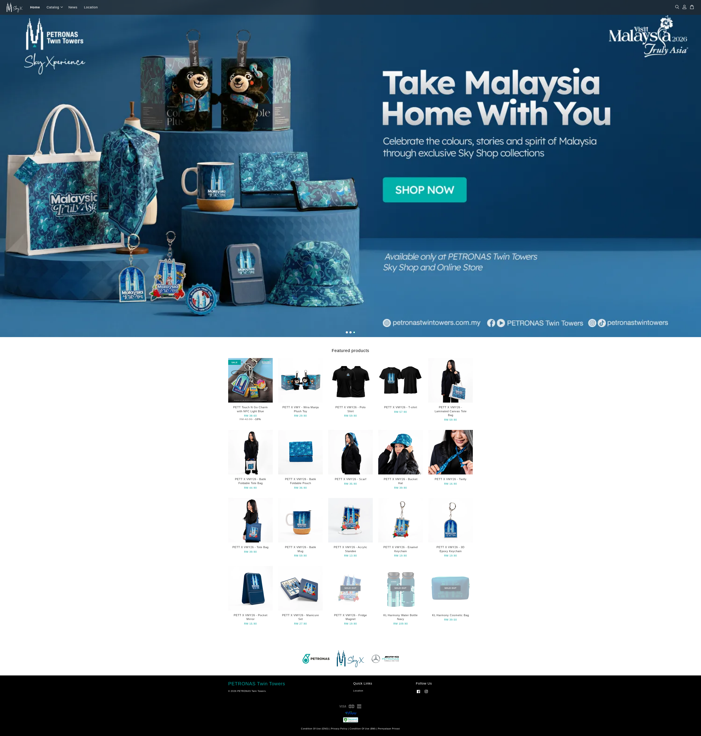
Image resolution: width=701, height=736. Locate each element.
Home (35, 7)
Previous (8, 168)
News (72, 7)
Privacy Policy (339, 728)
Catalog (53, 7)
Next (693, 168)
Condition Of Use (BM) (363, 728)
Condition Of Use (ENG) (315, 728)
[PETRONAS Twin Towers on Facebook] (418, 693)
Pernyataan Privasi (389, 728)
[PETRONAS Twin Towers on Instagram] (426, 693)
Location (91, 7)
